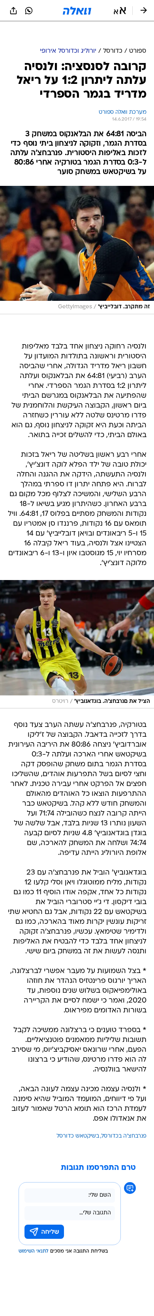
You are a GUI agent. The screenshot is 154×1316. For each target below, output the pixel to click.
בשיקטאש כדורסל (77, 1116)
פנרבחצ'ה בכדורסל (123, 1116)
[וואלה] (77, 11)
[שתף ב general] (13, 10)
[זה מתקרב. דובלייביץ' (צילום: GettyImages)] (77, 230)
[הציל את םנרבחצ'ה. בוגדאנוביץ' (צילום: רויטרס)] (77, 624)
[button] (120, 10)
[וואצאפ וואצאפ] (29, 11)
